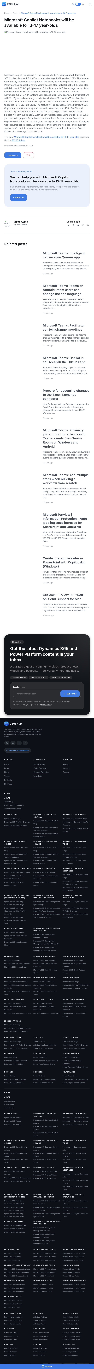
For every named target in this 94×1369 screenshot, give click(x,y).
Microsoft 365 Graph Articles (74, 1253)
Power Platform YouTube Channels (17, 1045)
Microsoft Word (12, 1021)
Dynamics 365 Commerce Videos (75, 1121)
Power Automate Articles (72, 1333)
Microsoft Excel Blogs (71, 982)
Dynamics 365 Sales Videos (15, 1229)
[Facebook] (73, 225)
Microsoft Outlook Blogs (42, 1003)
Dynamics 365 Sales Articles (15, 1225)
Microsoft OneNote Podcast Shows (17, 1013)
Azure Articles (9, 1101)
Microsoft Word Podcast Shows (16, 1032)
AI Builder (38, 1038)
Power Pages (69, 1072)
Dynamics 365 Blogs (12, 818)
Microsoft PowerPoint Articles (74, 1285)
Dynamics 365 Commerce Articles (76, 1118)
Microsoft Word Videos (13, 1304)
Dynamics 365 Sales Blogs (14, 932)
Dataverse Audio (10, 1340)
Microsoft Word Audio (12, 1307)
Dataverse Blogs (10, 1057)
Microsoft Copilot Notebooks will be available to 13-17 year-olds (46, 137)
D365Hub (13, 4)
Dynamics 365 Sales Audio (14, 1232)
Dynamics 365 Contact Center (15, 842)
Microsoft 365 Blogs (12, 960)
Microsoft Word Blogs (12, 1025)
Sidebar (48, 1366)
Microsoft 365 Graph (73, 956)
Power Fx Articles (40, 1348)
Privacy (66, 772)
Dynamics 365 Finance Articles (45, 1171)
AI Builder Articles (40, 1317)
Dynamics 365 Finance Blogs (44, 872)
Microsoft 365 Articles (12, 1253)
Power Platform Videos (13, 1320)
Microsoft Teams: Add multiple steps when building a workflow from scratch (66, 479)
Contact (66, 768)
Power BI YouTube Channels (15, 1079)
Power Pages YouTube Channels (75, 1079)
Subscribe (72, 693)
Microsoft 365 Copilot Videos (44, 1257)
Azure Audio (9, 1108)
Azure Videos (9, 1104)
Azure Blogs (8, 802)
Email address (19, 687)
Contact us (18, 197)
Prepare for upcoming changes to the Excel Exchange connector (66, 395)
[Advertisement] (47, 54)
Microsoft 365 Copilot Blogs (44, 960)
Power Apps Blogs (40, 1057)
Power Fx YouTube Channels (44, 1079)
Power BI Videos (10, 1352)
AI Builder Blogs (39, 1041)
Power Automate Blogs (71, 1057)
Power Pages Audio (70, 1355)
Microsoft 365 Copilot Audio (44, 1260)
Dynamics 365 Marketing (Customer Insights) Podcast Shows (15, 920)
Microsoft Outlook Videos (43, 1288)
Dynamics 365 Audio (12, 1124)
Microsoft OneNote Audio (14, 1291)
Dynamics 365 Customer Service (45, 842)
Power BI (8, 1072)
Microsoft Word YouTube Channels (17, 1028)
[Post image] (22, 263)
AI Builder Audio (39, 1324)
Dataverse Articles (11, 1333)
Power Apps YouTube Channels (45, 1061)
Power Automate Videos (72, 1336)
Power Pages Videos (70, 1352)
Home (6, 13)
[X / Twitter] (6, 743)
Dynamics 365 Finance (44, 868)
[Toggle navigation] (90, 4)
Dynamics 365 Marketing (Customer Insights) (16, 896)
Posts (15, 13)
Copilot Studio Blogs (70, 1041)
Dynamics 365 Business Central (44, 816)
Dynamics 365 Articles (12, 1118)
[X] (83, 225)
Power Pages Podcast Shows (74, 1083)
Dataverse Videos (11, 1336)
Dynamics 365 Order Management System (43, 896)
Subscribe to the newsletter (19, 750)
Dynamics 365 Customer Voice (74, 842)
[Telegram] (78, 225)
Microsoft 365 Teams (44, 978)
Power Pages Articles (71, 1348)
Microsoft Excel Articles (72, 1269)
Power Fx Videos (39, 1352)
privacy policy (45, 705)
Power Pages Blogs (70, 1076)
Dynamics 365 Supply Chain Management (46, 929)
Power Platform (12, 1038)
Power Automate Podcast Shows (75, 1067)
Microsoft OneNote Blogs (13, 1003)
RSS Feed (8, 784)
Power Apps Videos (40, 1336)
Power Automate (71, 1053)
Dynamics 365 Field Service (17, 868)
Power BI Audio (10, 1355)
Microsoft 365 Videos (12, 1257)
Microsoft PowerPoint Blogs (73, 1003)
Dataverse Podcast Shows (14, 1064)
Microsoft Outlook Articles (43, 1285)
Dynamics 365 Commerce (75, 815)
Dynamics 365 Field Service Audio (17, 1181)
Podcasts (8, 780)
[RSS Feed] (25, 743)
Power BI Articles (10, 1348)
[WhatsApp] (88, 225)
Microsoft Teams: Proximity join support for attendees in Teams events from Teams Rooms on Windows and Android (64, 438)
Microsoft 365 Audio (12, 1260)
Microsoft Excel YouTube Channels (76, 985)
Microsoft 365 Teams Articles (44, 1269)
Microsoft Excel (71, 978)
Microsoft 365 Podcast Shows (15, 967)
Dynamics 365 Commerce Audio (75, 1124)
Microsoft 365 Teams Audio (44, 1276)
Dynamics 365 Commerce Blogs (75, 818)
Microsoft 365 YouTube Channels (17, 964)
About (65, 764)
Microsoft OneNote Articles (14, 1285)
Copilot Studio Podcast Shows (74, 1048)
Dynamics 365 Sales (14, 928)
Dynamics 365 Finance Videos (45, 1175)
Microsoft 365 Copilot (44, 956)
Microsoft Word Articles (13, 1300)
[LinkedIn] (68, 225)
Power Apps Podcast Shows (44, 1064)
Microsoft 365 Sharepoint (17, 978)
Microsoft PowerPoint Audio (73, 1291)
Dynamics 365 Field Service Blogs (17, 872)
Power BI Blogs (10, 1076)
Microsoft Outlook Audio (42, 1291)
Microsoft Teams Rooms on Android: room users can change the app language (63, 290)
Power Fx (37, 1072)
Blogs (6, 772)
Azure (7, 798)
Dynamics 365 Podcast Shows (16, 825)
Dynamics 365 (11, 815)
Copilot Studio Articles (71, 1317)
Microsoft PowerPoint (74, 999)
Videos (7, 776)
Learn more (13, 155)
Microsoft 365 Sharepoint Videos (16, 1272)
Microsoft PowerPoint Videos (74, 1288)
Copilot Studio (70, 1038)
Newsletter (38, 776)
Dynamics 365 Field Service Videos (17, 1178)
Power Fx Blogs (39, 1076)
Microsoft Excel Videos (71, 1272)
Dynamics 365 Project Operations (74, 896)
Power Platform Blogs (12, 1041)
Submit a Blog (39, 764)
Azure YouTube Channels (14, 805)
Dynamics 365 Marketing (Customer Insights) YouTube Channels (15, 911)
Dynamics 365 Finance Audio (44, 1178)
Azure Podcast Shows (12, 809)
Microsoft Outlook (43, 999)
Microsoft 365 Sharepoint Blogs (16, 982)
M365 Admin (18, 140)
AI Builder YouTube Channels (44, 1045)
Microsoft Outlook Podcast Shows (46, 1013)
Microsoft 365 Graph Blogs (73, 960)
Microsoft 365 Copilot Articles (44, 1253)
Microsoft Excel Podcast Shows (75, 988)
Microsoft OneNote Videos (14, 1288)
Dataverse (9, 1053)
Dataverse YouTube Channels (15, 1061)
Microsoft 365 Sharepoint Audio (16, 1276)
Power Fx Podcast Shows (43, 1083)
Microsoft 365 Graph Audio (73, 1260)
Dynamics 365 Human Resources (73, 869)
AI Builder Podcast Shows (43, 1048)
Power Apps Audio (40, 1340)
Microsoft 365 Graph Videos (73, 1257)
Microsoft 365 (11, 956)
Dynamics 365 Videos (12, 1121)
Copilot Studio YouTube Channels (75, 1045)
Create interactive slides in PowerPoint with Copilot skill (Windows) (64, 562)
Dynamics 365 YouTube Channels (17, 822)
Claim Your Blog (40, 768)
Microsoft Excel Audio (71, 1276)
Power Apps (39, 1053)
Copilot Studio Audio (70, 1324)
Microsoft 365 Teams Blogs (43, 982)
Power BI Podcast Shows (13, 1083)
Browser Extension (41, 772)
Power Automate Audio (71, 1340)
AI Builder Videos (39, 1320)
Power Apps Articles (41, 1333)
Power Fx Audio (39, 1355)
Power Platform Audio (12, 1324)
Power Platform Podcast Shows (16, 1048)
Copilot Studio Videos (71, 1320)
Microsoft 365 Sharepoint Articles (17, 1269)
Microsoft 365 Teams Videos (44, 1272)
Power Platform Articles (13, 1317)
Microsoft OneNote (14, 999)
